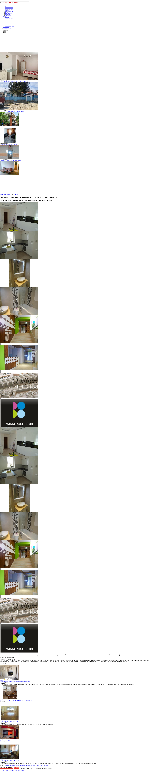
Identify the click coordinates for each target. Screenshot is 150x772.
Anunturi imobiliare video (8, 765)
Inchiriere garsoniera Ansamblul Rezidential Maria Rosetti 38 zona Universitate (15, 681)
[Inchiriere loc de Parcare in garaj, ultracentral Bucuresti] (9, 158)
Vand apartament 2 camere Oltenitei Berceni (8, 176)
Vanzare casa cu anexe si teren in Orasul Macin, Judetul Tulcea (12, 111)
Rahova (34, 765)
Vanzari (4, 4)
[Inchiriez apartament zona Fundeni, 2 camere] (9, 142)
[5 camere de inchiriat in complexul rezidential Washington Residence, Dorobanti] (9, 126)
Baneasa (18, 765)
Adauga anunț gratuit (7, 28)
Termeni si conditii (20, 770)
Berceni (21, 765)
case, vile (7, 10)
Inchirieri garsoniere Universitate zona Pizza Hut (9, 721)
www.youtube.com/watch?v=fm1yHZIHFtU (119, 661)
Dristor (24, 765)
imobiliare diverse (8, 13)
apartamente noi (8, 14)
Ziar (3, 770)
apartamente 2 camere (9, 7)
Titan (41, 765)
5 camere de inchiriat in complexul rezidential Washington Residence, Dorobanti (15, 127)
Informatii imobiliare (13, 770)
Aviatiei (14, 765)
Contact (6, 770)
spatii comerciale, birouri (9, 15)
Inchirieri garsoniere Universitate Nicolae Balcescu (9, 760)
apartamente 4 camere (9, 9)
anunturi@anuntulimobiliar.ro (105, 661)
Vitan (48, 765)
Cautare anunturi (6, 27)
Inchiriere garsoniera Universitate (6, 740)
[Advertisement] (35, 42)
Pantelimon (30, 765)
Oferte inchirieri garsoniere (5, 194)
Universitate (16, 194)
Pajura (27, 765)
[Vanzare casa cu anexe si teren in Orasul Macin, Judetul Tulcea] (19, 109)
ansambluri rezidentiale (9, 11)
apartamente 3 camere (9, 8)
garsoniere (7, 6)
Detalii (1, 680)
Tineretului (38, 765)
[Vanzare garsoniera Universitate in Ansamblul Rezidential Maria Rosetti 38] (19, 79)
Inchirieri (4, 16)
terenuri (6, 12)
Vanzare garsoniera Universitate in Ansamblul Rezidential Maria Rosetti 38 (14, 81)
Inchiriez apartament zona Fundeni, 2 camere (8, 144)
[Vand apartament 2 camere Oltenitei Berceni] (9, 175)
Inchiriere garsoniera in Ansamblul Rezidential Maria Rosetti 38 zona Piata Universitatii (16, 700)
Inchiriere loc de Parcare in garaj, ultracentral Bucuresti (10, 160)
